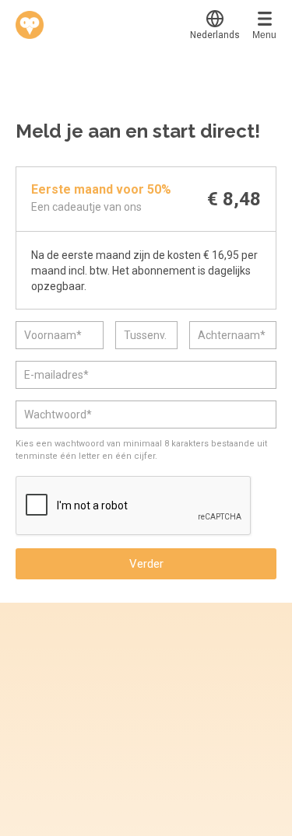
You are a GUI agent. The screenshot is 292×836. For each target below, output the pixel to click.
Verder (146, 564)
